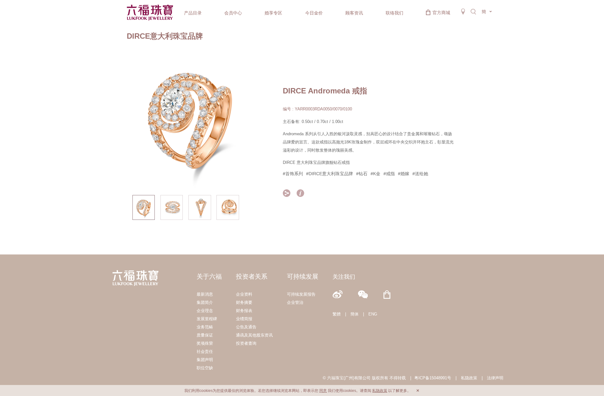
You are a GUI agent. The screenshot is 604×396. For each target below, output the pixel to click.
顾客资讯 (354, 12)
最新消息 (205, 294)
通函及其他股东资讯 (254, 335)
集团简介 (205, 302)
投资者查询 (246, 343)
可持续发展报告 (301, 294)
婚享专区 (273, 12)
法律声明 (495, 378)
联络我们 (394, 12)
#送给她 (420, 173)
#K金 (375, 173)
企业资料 (244, 294)
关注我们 (344, 277)
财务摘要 (244, 302)
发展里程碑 (207, 318)
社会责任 (205, 351)
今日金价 (314, 12)
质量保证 (205, 335)
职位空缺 (205, 367)
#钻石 (361, 173)
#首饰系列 (293, 173)
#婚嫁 (403, 173)
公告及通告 (246, 327)
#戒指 (389, 173)
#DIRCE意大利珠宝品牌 (329, 173)
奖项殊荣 (205, 343)
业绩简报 (244, 318)
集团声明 (205, 359)
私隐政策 (469, 378)
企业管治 (295, 302)
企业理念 (205, 310)
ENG (372, 314)
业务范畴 (205, 327)
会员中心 (233, 12)
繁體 (337, 314)
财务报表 (244, 310)
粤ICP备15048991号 (432, 378)
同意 (323, 390)
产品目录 (193, 12)
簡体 (354, 314)
